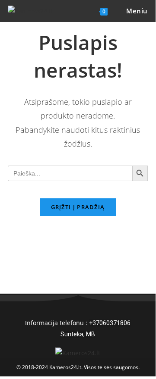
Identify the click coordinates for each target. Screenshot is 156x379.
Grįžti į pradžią (78, 207)
